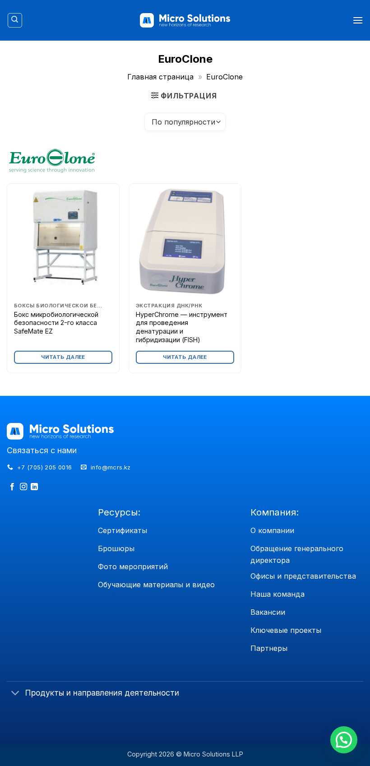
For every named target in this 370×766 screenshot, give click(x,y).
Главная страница (160, 76)
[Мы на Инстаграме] (23, 487)
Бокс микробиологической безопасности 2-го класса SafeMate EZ (56, 323)
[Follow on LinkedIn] (34, 487)
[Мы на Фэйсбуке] (12, 487)
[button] (357, 20)
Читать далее (63, 357)
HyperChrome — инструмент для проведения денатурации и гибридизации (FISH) (181, 327)
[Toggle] (15, 693)
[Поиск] (15, 20)
